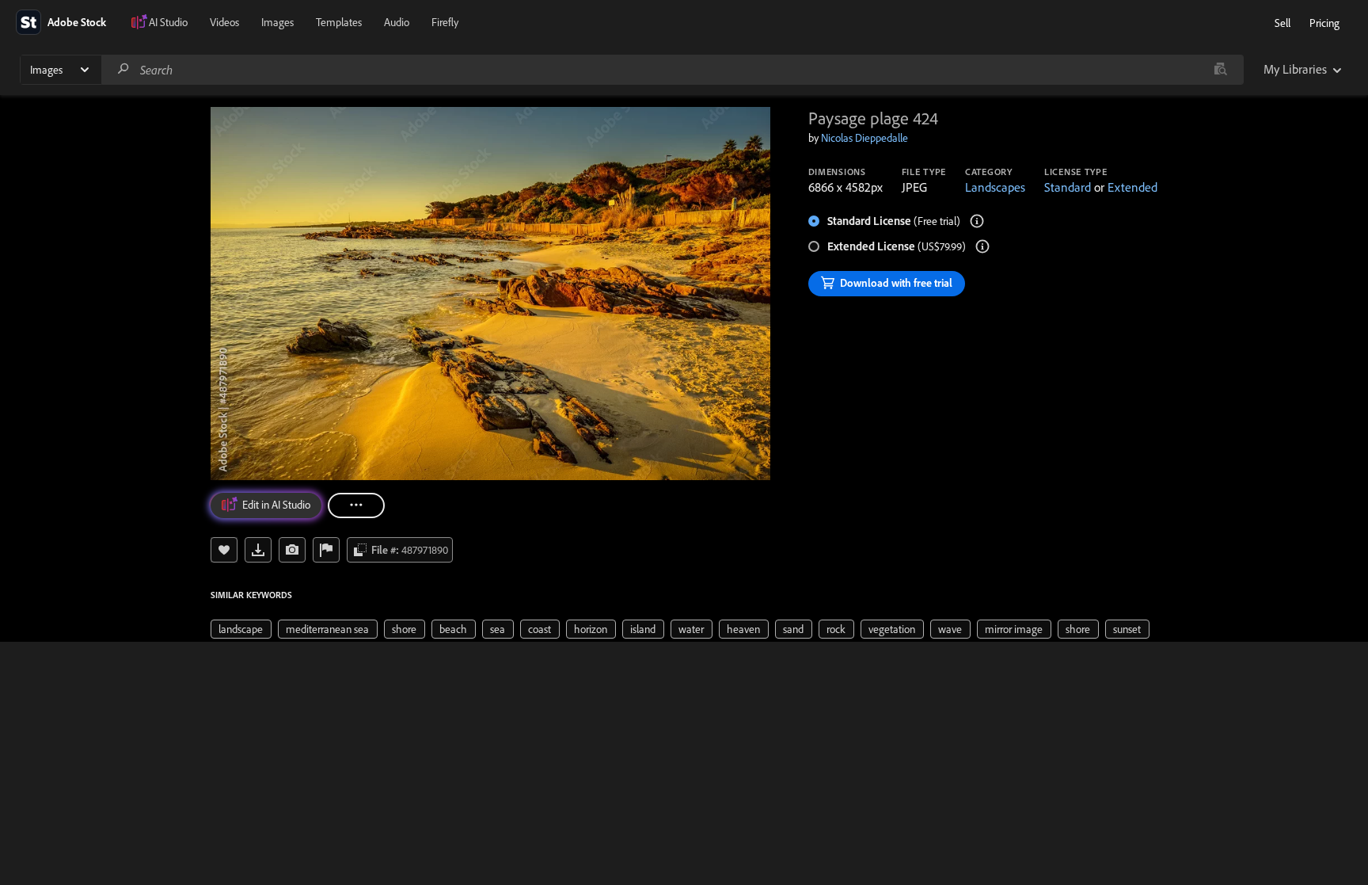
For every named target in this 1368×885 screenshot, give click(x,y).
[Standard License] (976, 221)
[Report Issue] (326, 550)
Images (277, 22)
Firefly (444, 22)
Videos (224, 22)
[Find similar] (1220, 70)
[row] (241, 629)
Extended (1132, 187)
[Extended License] (982, 246)
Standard (1067, 187)
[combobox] (672, 69)
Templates (339, 22)
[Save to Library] (224, 550)
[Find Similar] (292, 550)
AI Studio (168, 22)
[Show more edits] (356, 505)
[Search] (123, 69)
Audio (396, 22)
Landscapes (995, 187)
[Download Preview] (258, 550)
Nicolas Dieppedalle (864, 138)
